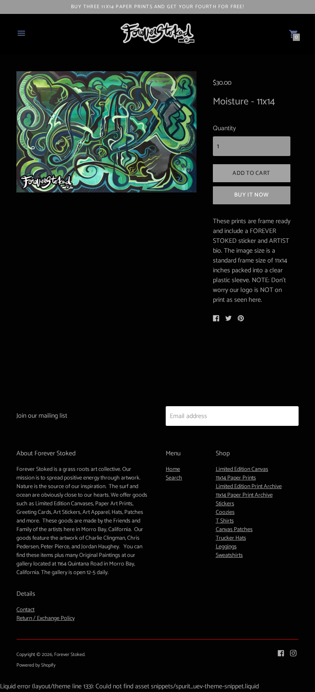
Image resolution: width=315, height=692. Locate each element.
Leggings (226, 547)
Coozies (225, 512)
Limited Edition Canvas (242, 469)
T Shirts (225, 521)
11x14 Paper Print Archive (244, 495)
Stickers (225, 504)
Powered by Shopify (35, 665)
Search (174, 478)
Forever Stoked (69, 654)
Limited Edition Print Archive (249, 486)
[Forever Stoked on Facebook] (281, 652)
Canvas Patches (234, 529)
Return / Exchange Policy (45, 618)
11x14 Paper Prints (236, 478)
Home (173, 469)
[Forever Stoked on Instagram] (293, 652)
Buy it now (251, 195)
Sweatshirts (229, 555)
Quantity (224, 128)
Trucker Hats (231, 538)
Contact (25, 610)
